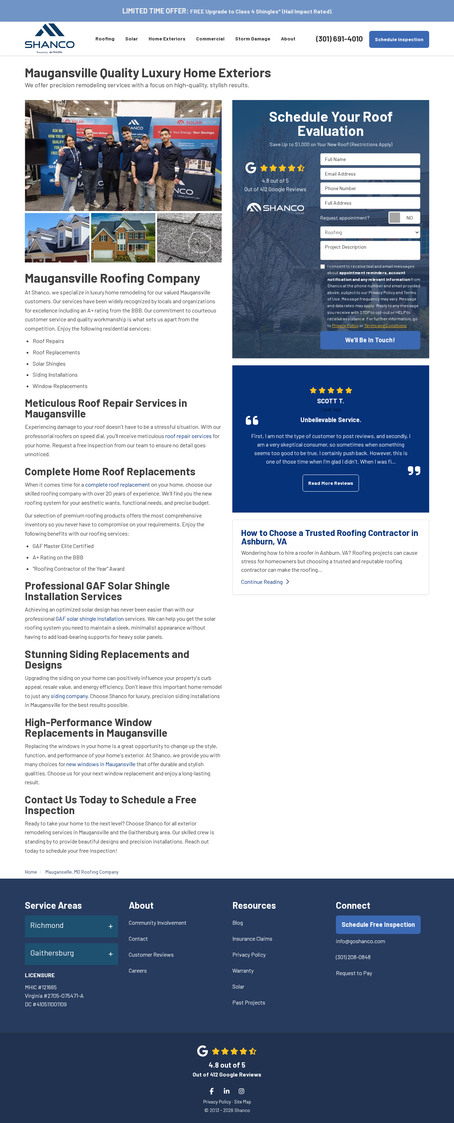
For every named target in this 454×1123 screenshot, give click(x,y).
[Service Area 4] (189, 237)
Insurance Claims (252, 938)
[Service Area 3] (123, 237)
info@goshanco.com (360, 940)
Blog (237, 922)
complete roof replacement (118, 484)
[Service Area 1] (123, 155)
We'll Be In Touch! (370, 340)
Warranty (243, 970)
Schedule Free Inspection (378, 924)
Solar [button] (131, 38)
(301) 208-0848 (353, 956)
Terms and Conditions (385, 325)
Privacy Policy (345, 325)
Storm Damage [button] (252, 38)
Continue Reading (262, 581)
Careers (138, 970)
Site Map (242, 1102)
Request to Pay (354, 972)
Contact (138, 938)
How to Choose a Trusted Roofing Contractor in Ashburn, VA (329, 536)
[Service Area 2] (57, 237)
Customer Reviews (151, 954)
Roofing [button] (105, 38)
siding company (69, 695)
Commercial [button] (210, 38)
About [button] (288, 38)
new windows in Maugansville (100, 763)
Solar (238, 986)
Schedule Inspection (399, 39)
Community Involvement (158, 922)
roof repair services (188, 435)
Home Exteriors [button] (167, 38)
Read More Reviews (330, 483)
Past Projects (248, 1002)
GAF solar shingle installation (90, 618)
